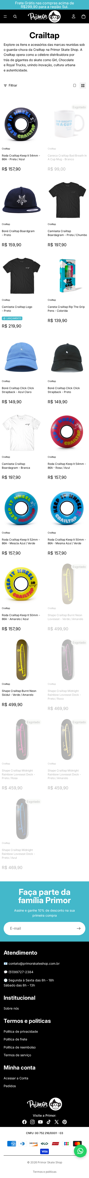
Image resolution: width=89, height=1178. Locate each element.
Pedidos (10, 1086)
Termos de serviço (17, 1055)
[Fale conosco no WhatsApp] (80, 1151)
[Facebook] (24, 1122)
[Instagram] (32, 1122)
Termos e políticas (44, 1171)
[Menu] (5, 16)
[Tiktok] (48, 1122)
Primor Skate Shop (50, 1162)
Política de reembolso (20, 1047)
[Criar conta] (79, 928)
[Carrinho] (84, 16)
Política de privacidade (21, 1031)
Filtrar (13, 85)
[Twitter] (56, 1122)
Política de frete (15, 1039)
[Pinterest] (64, 1122)
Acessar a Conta (16, 1078)
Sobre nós (11, 1008)
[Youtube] (40, 1122)
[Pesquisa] (15, 16)
